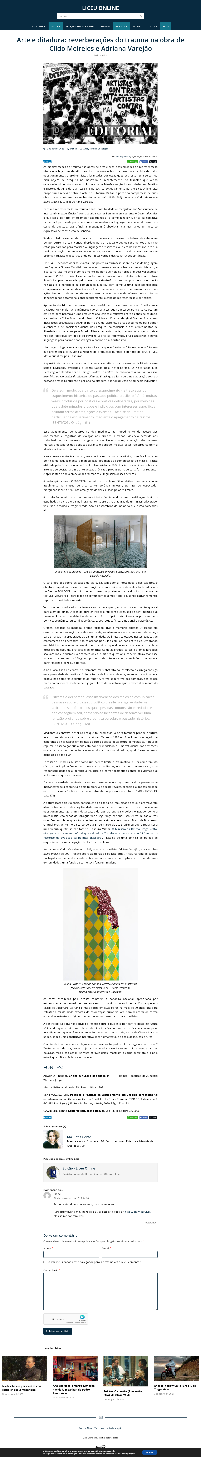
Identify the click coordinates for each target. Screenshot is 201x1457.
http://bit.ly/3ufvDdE (138, 1211)
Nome (48, 1248)
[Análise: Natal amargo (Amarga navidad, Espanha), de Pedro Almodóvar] (75, 1368)
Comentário (51, 1270)
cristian (73, 148)
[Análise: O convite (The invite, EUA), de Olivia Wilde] (125, 1371)
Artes (85, 148)
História (93, 148)
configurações (128, 1453)
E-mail (106, 1248)
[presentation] (7, 1381)
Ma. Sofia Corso (123, 156)
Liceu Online (100, 8)
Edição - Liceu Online (79, 1168)
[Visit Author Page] (53, 1172)
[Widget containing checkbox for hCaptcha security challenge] (65, 1319)
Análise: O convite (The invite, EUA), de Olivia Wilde (123, 1393)
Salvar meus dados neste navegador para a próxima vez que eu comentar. (94, 1262)
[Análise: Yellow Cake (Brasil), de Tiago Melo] (176, 1368)
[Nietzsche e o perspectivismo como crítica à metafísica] (24, 1368)
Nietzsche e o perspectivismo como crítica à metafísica (21, 1387)
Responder (151, 1222)
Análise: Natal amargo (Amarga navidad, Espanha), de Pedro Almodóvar (74, 1389)
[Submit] (141, 16)
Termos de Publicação (108, 1428)
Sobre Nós (85, 1428)
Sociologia (103, 148)
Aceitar (149, 1452)
